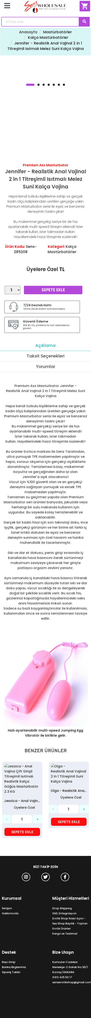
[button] (30, 85)
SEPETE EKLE (37, 822)
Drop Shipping (62, 908)
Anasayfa (28, 32)
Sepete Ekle (53, 290)
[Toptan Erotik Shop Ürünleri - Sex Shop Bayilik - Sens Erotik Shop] (46, 8)
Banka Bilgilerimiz (14, 967)
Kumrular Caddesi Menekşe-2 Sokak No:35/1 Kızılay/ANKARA (70, 967)
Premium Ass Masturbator (45, 165)
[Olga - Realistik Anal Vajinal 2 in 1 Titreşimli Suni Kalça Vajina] (37, 774)
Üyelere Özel (42, 269)
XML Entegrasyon (64, 913)
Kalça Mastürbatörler (48, 37)
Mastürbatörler (57, 32)
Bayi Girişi (8, 962)
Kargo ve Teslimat (64, 934)
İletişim (7, 908)
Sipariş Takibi (11, 972)
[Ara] (84, 22)
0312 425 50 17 (62, 977)
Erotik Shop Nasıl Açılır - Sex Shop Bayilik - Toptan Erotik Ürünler (69, 923)
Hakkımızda (10, 913)
